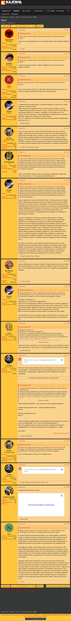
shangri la (13, 97)
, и (30, 147)
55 (22, 26)
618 (34, 26)
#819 (67, 286)
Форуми (16, 11)
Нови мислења (5, 14)
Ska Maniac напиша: (25, 290)
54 (19, 26)
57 (28, 26)
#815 (67, 128)
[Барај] (68, 10)
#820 (67, 323)
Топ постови (38, 11)
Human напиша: (24, 327)
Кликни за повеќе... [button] (43, 342)
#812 (67, 53)
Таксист (4, 23)
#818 (67, 261)
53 (17, 26)
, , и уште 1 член (35, 482)
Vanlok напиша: (23, 444)
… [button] (14, 26)
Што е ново (26, 11)
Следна (39, 26)
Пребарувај (14, 14)
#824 (67, 487)
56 (25, 26)
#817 (67, 180)
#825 (67, 524)
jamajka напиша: (24, 79)
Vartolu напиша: (24, 156)
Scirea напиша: (23, 33)
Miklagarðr (13, 282)
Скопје (14, 172)
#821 (67, 355)
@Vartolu (21, 368)
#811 (67, 30)
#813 (67, 76)
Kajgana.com (6, 11)
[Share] (64, 30)
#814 (67, 101)
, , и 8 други (30, 256)
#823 (67, 465)
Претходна (6, 26)
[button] (31, 10)
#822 (67, 441)
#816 (67, 152)
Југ (15, 148)
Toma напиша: (23, 527)
